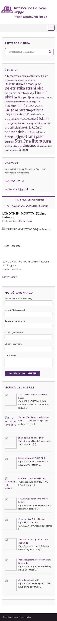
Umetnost (30, 145)
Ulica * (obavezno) (14, 343)
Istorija (22, 106)
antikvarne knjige (38, 75)
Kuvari (31, 114)
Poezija (9, 123)
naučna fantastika (25, 119)
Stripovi (9, 141)
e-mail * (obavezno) (15, 310)
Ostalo (43, 118)
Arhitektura (30, 80)
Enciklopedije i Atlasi (42, 97)
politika (17, 123)
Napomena (10, 355)
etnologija (32, 102)
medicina (39, 114)
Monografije (10, 119)
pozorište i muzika (41, 123)
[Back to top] (50, 614)
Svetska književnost (13, 146)
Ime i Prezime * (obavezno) (18, 298)
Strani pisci (34, 136)
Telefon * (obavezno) (15, 321)
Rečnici (37, 127)
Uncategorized (45, 146)
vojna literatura (11, 150)
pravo (7, 128)
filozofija (10, 106)
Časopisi (23, 149)
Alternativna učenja (16, 76)
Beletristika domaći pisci (23, 84)
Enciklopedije (22, 97)
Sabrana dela (15, 131)
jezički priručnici (35, 106)
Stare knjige (14, 137)
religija (27, 127)
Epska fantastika (12, 102)
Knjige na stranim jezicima (24, 110)
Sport (27, 132)
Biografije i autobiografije (20, 93)
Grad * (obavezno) (14, 332)
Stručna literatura (33, 141)
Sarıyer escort (9, 276)
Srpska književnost (38, 132)
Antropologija (10, 80)
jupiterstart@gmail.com (19, 189)
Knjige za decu (15, 114)
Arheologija (20, 80)
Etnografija (23, 102)
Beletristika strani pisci (24, 88)
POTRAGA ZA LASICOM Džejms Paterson (27, 205)
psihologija (16, 127)
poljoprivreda (27, 123)
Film (38, 102)
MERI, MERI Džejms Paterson (30, 199)
